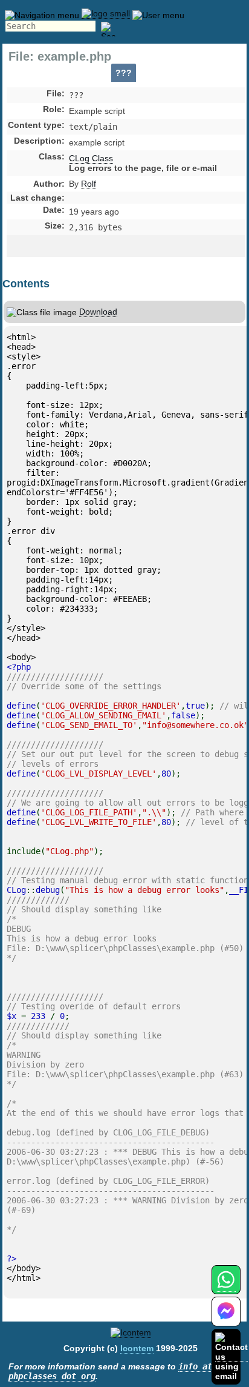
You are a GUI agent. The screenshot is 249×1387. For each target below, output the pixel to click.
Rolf (88, 184)
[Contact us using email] (231, 1356)
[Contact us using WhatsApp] (226, 1287)
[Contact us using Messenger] (226, 1319)
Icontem (137, 1348)
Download (98, 311)
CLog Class (91, 158)
